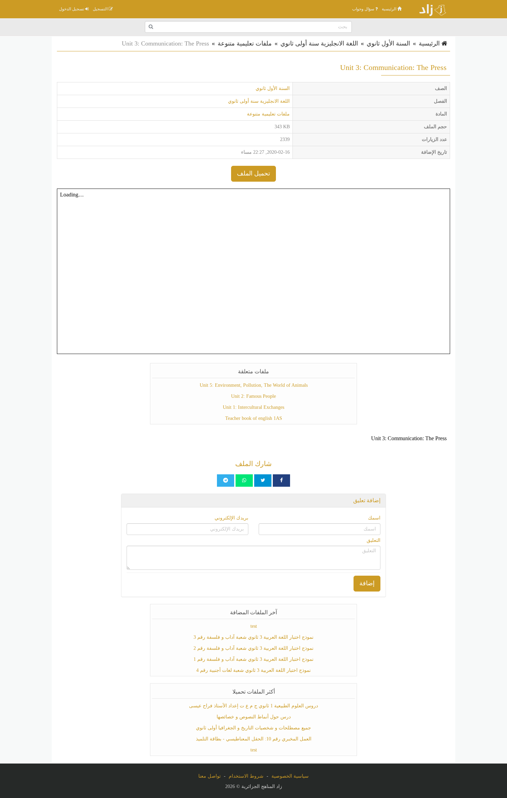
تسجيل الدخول (72, 9)
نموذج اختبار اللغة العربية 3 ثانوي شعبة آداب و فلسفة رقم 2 (253, 648)
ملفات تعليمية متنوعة (245, 43)
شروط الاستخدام (246, 776)
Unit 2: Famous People (253, 396)
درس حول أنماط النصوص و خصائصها (254, 716)
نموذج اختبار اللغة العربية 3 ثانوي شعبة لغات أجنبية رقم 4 (253, 670)
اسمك (374, 518)
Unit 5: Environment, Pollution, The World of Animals (254, 385)
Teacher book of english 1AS (253, 418)
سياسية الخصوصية (290, 776)
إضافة (367, 583)
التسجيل (101, 9)
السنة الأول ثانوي (388, 43)
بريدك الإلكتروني (231, 518)
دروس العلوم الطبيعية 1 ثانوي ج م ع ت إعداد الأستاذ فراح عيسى (253, 705)
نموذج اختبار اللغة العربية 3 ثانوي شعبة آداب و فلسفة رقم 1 (253, 659)
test (253, 626)
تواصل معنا (209, 776)
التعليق (373, 540)
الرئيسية (389, 9)
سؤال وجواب (363, 9)
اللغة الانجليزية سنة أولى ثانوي (319, 43)
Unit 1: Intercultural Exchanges (253, 407)
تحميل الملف (253, 173)
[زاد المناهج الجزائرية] (429, 9)
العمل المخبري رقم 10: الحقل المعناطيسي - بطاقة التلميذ (253, 738)
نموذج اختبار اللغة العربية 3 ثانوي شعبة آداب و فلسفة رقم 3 (253, 637)
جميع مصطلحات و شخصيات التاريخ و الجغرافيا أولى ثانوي (253, 727)
